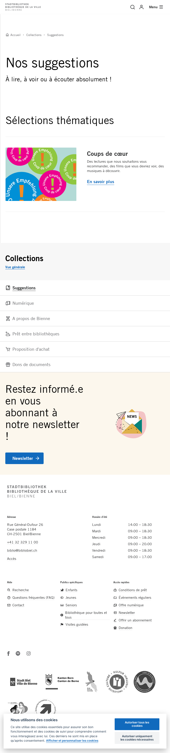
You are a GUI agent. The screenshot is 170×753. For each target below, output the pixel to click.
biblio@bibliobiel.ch (22, 550)
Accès (11, 558)
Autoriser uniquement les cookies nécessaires (137, 737)
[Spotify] (18, 653)
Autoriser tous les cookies (137, 724)
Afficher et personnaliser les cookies (72, 740)
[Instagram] (28, 653)
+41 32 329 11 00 (22, 542)
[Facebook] (8, 653)
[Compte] (141, 7)
